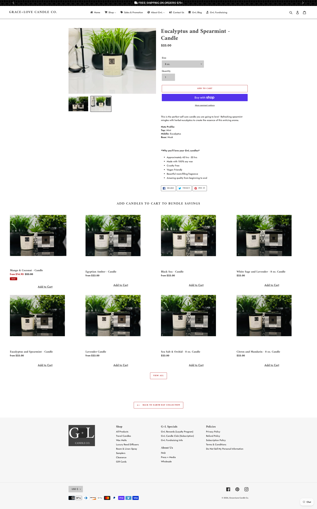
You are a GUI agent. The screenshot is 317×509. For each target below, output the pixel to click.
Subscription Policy (216, 440)
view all (158, 375)
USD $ (75, 489)
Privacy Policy (213, 431)
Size (164, 57)
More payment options (205, 105)
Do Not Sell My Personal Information (224, 448)
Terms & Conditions (216, 444)
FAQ (163, 453)
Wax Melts (121, 440)
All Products (122, 431)
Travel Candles (123, 436)
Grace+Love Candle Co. (33, 12)
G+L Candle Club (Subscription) (177, 436)
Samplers (120, 453)
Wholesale (166, 461)
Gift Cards (121, 461)
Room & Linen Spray (126, 448)
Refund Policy (213, 436)
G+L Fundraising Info (172, 440)
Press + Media (168, 457)
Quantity (166, 71)
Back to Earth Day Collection (161, 405)
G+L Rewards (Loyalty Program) (177, 431)
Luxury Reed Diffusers (127, 444)
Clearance (121, 457)
